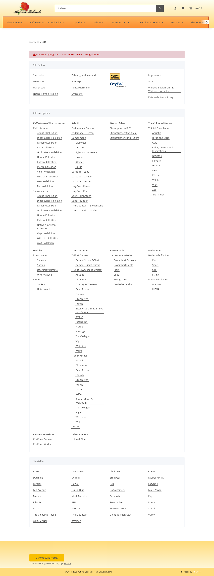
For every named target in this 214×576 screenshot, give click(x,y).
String (155, 274)
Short (155, 265)
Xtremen (76, 520)
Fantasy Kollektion (47, 142)
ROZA (36, 508)
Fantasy (156, 160)
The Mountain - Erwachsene (87, 205)
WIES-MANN (40, 520)
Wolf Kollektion (45, 181)
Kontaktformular (81, 87)
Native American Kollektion (46, 226)
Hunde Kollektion (46, 157)
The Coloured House (44, 514)
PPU (74, 502)
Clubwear (81, 142)
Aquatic (156, 133)
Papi (150, 496)
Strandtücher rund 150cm (124, 137)
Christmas (81, 279)
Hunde (156, 165)
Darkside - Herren (81, 181)
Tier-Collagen (83, 336)
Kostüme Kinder (42, 444)
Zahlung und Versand (84, 75)
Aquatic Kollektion (47, 133)
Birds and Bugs (160, 137)
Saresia (76, 508)
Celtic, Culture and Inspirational (162, 149)
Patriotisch (81, 321)
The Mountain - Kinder (84, 210)
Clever (151, 471)
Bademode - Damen (83, 128)
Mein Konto (39, 81)
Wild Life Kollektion (48, 176)
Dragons (157, 155)
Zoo (154, 189)
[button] (175, 8)
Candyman (78, 471)
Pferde (156, 175)
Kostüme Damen (42, 439)
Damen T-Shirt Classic (88, 265)
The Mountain (79, 514)
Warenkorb (39, 87)
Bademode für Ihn (158, 255)
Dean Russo (82, 289)
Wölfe (79, 350)
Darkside (38, 477)
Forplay (37, 483)
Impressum (154, 75)
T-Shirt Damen (80, 255)
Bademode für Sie (158, 279)
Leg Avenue (39, 490)
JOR (112, 483)
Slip (154, 269)
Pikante (37, 502)
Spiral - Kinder (80, 200)
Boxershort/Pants (123, 265)
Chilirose (115, 471)
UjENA (155, 289)
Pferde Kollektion (46, 166)
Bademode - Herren (83, 133)
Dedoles (76, 477)
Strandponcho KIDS (121, 128)
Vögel (79, 341)
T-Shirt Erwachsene (159, 128)
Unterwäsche (44, 274)
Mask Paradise (80, 496)
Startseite (38, 75)
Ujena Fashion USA (120, 514)
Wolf (154, 184)
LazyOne (153, 483)
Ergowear (115, 477)
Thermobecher (41, 191)
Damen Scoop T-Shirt (87, 260)
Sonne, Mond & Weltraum (84, 401)
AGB (150, 81)
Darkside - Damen (82, 176)
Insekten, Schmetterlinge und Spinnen (89, 310)
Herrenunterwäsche (121, 255)
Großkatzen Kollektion (49, 152)
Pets (154, 170)
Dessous (80, 147)
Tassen (75, 426)
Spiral (151, 508)
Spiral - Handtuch (81, 195)
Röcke (79, 166)
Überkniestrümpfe (47, 269)
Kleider (80, 162)
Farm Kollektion (46, 147)
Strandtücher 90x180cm (123, 133)
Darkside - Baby (80, 171)
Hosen (79, 157)
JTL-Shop (197, 571)
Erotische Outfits (123, 284)
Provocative (116, 502)
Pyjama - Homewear (87, 152)
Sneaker (41, 260)
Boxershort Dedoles (125, 260)
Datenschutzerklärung (160, 97)
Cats (154, 142)
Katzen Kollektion (47, 162)
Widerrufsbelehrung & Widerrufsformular (161, 89)
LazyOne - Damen (81, 186)
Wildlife (156, 180)
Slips (116, 274)
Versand (67, 563)
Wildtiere (81, 346)
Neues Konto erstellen (45, 93)
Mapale (156, 284)
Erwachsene (40, 255)
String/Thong (121, 279)
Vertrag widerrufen (47, 557)
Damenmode (79, 137)
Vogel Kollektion (46, 171)
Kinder (37, 279)
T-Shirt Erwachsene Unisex (86, 269)
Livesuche (77, 93)
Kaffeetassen (40, 128)
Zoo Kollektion (45, 186)
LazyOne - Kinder (81, 191)
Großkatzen (82, 298)
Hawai (75, 483)
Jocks (116, 269)
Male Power (154, 490)
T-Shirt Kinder (156, 194)
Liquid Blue (79, 439)
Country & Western (86, 284)
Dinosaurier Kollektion (49, 137)
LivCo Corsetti (117, 490)
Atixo (36, 471)
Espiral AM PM (156, 477)
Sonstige (80, 331)
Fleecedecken (80, 434)
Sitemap (76, 81)
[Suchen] (160, 8)
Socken (41, 265)
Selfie (79, 394)
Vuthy (151, 514)
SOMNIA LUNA (118, 508)
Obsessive (115, 496)
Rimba (151, 502)
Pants (155, 260)
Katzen (79, 316)
